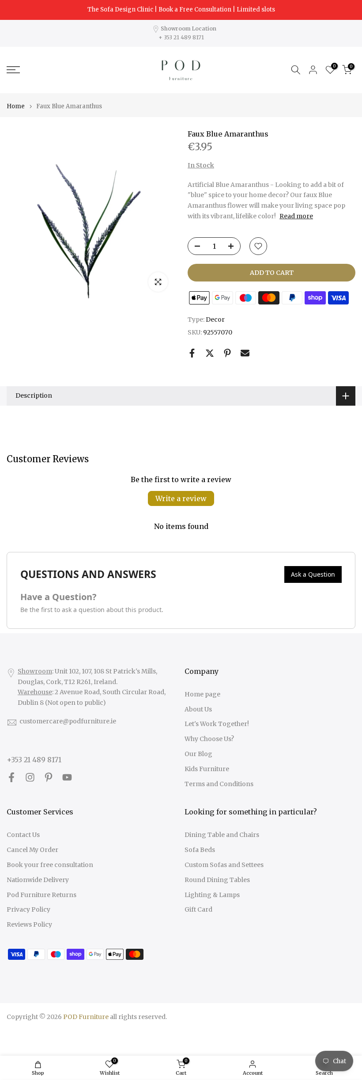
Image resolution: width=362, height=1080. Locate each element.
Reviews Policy (29, 924)
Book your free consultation (50, 865)
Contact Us (23, 835)
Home (16, 106)
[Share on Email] (245, 353)
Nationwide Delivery (38, 880)
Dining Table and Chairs (222, 835)
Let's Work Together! (217, 724)
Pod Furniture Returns (41, 895)
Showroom (35, 671)
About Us (198, 709)
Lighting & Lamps (212, 895)
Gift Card (198, 909)
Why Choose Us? (209, 739)
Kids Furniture (207, 769)
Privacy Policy (28, 909)
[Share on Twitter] (209, 353)
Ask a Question (313, 574)
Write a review (181, 498)
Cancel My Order (32, 850)
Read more (296, 216)
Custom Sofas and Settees (224, 865)
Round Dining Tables (217, 880)
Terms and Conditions (219, 784)
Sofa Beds (200, 850)
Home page (202, 694)
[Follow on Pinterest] (48, 777)
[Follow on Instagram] (30, 777)
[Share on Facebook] (192, 353)
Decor (215, 319)
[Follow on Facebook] (11, 777)
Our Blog (198, 754)
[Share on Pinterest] (227, 353)
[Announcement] (181, 10)
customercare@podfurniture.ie (67, 721)
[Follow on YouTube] (67, 777)
